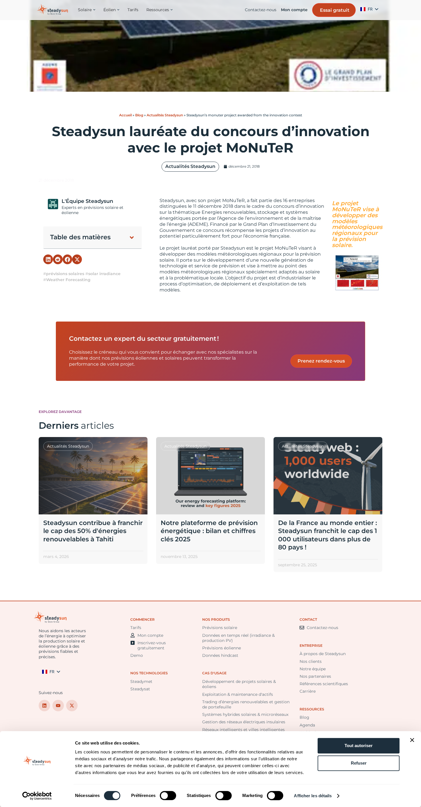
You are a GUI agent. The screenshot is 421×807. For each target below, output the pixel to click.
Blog (139, 115)
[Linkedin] (44, 705)
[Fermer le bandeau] (412, 740)
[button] (132, 237)
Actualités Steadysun (165, 115)
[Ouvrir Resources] (171, 10)
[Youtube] (58, 705)
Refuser (359, 763)
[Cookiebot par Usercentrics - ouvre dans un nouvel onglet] (37, 796)
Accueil (125, 115)
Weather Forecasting (68, 279)
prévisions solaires (65, 273)
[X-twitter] (72, 705)
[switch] (168, 795)
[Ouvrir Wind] (118, 10)
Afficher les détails (313, 795)
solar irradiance (104, 273)
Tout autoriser (359, 745)
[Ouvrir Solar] (94, 10)
